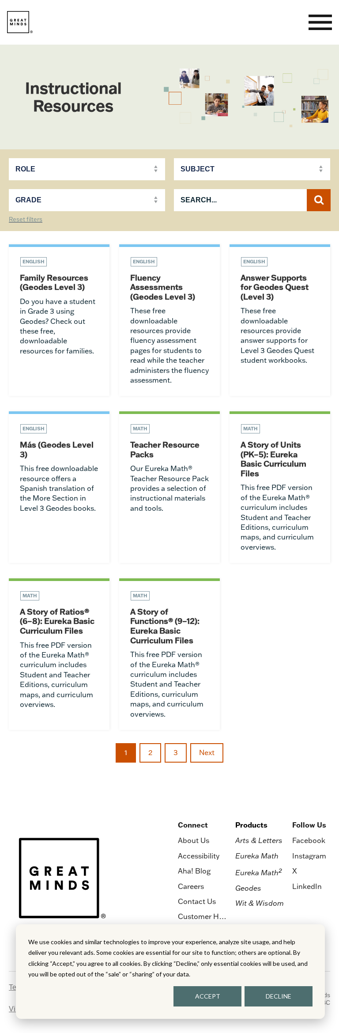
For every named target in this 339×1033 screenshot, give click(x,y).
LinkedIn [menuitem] (307, 886)
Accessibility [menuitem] (198, 856)
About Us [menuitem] (193, 840)
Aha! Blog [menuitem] (194, 871)
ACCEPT (207, 996)
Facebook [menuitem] (308, 840)
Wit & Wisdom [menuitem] (259, 903)
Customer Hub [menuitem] (202, 916)
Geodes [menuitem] (248, 888)
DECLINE (278, 996)
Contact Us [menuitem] (197, 901)
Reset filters (25, 219)
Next (207, 752)
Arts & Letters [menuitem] (258, 840)
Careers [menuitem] (191, 886)
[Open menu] (320, 22)
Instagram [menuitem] (309, 856)
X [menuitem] (294, 871)
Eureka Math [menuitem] (257, 856)
